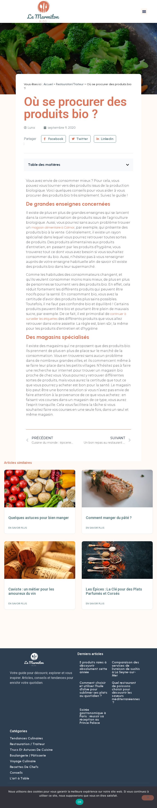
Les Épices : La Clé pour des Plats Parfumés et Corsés (114, 591)
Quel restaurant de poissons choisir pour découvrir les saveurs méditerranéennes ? (126, 692)
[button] (144, 11)
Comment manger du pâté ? (109, 518)
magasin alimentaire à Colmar (53, 227)
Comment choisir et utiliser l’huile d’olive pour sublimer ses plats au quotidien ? (93, 689)
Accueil (48, 84)
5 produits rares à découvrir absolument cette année (93, 667)
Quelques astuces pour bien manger (38, 518)
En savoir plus (17, 527)
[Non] (148, 797)
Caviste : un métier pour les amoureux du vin (31, 591)
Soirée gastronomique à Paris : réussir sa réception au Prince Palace (93, 716)
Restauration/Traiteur (70, 84)
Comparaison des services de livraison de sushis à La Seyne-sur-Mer (126, 668)
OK (80, 802)
